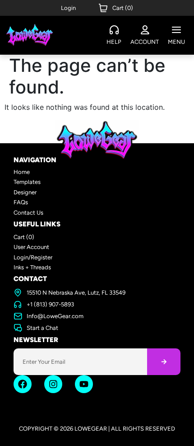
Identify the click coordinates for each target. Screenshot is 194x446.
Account (144, 41)
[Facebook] (23, 384)
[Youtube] (84, 384)
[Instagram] (53, 384)
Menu (176, 41)
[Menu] (176, 30)
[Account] (144, 30)
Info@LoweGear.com (55, 316)
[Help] (114, 30)
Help (113, 41)
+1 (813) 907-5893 (50, 304)
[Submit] (163, 361)
